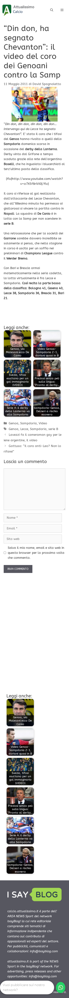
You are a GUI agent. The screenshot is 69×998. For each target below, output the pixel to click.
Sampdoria (28, 423)
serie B (53, 429)
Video (43, 423)
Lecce (24, 429)
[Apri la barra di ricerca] (52, 10)
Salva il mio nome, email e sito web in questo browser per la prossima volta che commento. (36, 552)
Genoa (13, 423)
